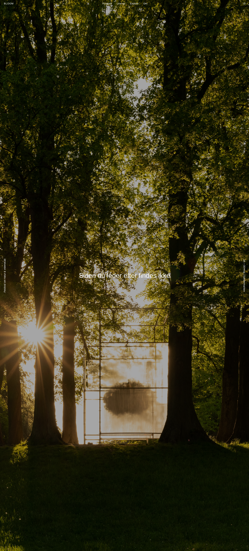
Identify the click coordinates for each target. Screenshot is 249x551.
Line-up (121, 3)
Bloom (9, 3)
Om (145, 3)
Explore (134, 3)
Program (107, 3)
